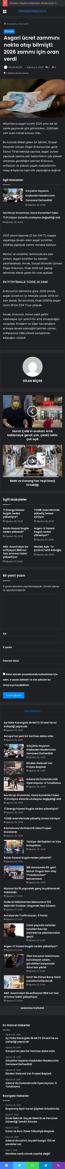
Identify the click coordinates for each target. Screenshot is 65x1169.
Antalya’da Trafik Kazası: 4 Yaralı (25, 915)
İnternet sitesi (11, 660)
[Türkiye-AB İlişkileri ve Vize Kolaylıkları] (14, 846)
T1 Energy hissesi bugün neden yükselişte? (13, 513)
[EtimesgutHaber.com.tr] (32, 11)
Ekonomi (24, 23)
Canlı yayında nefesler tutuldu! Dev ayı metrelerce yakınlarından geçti (43, 930)
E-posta (8, 647)
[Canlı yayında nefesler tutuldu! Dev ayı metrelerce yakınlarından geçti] (14, 930)
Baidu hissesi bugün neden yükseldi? (16, 530)
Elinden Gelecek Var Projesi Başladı (39, 765)
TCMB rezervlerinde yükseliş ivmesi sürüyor (47, 513)
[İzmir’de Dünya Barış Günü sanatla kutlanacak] (14, 982)
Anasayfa (11, 23)
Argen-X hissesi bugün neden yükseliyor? (44, 532)
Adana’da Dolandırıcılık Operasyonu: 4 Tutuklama (43, 781)
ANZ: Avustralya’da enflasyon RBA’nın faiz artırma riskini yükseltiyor (15, 552)
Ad (5, 633)
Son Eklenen (33, 711)
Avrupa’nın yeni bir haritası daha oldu (28, 736)
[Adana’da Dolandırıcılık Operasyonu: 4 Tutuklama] (14, 784)
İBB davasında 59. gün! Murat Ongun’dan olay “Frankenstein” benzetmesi (41, 873)
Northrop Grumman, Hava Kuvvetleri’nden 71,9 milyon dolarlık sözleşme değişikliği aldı (32, 797)
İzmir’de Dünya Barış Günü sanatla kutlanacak (43, 979)
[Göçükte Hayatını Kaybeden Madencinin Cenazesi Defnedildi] (13, 195)
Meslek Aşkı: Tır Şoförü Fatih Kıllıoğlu (47, 548)
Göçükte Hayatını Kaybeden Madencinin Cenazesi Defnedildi (40, 195)
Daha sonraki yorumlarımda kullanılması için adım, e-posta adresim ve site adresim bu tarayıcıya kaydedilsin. (30, 679)
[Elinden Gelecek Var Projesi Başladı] (14, 768)
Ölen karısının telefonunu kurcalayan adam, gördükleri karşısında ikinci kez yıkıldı (42, 961)
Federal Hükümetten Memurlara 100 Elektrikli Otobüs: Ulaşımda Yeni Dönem (29, 904)
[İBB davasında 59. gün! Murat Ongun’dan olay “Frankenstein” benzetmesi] (14, 872)
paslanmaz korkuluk (32, 1007)
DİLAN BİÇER (15, 67)
